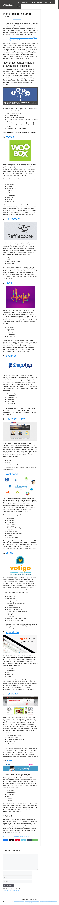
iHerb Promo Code (19, 901)
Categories (25, 2)
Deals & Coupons (49, 2)
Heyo (9, 282)
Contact (18, 6)
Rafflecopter (13, 218)
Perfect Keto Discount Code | (32, 901)
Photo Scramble (15, 418)
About (17, 2)
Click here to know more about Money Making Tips (17, 836)
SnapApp (11, 355)
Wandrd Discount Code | (46, 901)
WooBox (10, 136)
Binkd (10, 760)
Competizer (12, 693)
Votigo (9, 552)
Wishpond (12, 474)
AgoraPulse (12, 632)
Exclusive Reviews (37, 2)
